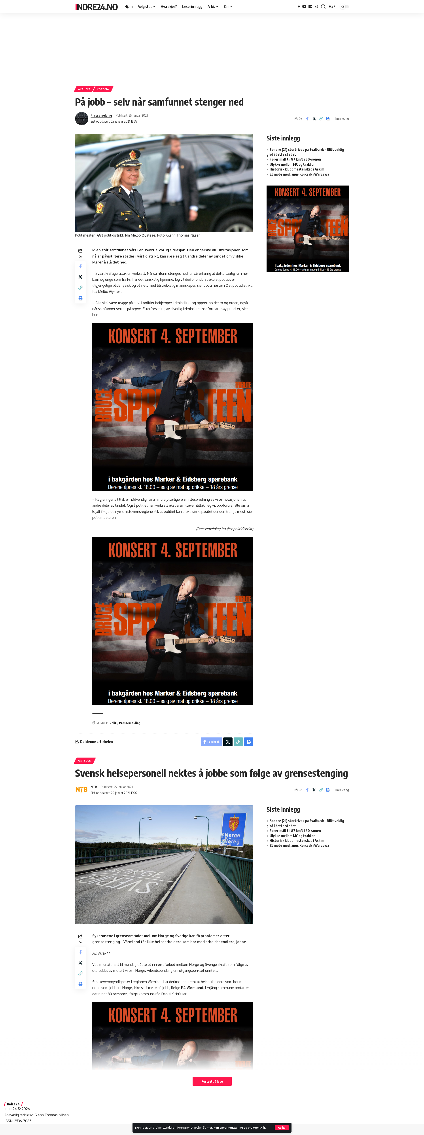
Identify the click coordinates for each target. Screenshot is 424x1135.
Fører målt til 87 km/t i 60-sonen (295, 159)
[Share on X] (314, 118)
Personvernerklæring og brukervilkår (239, 1127)
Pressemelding (101, 115)
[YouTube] (304, 6)
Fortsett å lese (212, 1081)
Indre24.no (96, 6)
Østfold (84, 760)
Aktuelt (84, 89)
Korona (103, 89)
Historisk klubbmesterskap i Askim (297, 169)
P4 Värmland (192, 987)
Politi (113, 723)
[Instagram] (316, 6)
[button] (282, 1127)
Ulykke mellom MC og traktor (292, 164)
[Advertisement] (212, 47)
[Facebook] (299, 6)
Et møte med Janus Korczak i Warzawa (299, 174)
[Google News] (310, 6)
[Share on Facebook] (307, 118)
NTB (94, 787)
